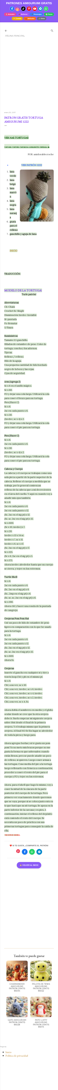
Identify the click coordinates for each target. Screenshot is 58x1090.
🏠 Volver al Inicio (29, 865)
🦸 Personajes (36, 14)
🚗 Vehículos (29, 18)
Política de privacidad (16, 1055)
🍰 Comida (17, 18)
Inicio (8, 1052)
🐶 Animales (10, 14)
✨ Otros (41, 18)
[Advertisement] (29, 75)
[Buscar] (52, 30)
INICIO (13, 250)
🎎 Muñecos (23, 14)
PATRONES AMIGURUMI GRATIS (29, 3)
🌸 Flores (49, 14)
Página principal (15, 36)
